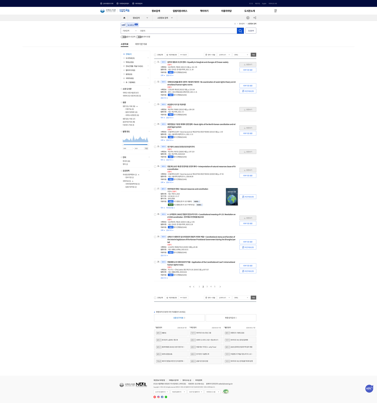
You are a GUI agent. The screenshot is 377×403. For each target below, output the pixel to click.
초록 (163, 75)
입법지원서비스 (180, 11)
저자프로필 (170, 208)
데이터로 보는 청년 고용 (201, 333)
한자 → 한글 (211, 55)
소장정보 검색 (162, 17)
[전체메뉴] (275, 11)
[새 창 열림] (225, 391)
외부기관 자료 (141, 44)
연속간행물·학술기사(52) (134, 66)
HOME (124, 18)
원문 (124, 102)
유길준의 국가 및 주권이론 (176, 105)
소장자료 (124, 44)
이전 (193, 286)
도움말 (184, 318)
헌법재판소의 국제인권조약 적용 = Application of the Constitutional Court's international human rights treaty (201, 264)
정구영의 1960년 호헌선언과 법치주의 (181, 147)
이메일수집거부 (174, 380)
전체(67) (129, 54)
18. (158, 214)
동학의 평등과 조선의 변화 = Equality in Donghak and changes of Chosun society (197, 63)
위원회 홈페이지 (176, 392)
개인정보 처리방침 (159, 380)
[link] (248, 91)
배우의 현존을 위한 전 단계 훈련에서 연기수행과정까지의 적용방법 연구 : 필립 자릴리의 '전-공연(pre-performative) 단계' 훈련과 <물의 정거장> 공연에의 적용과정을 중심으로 (170, 362)
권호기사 (169, 75)
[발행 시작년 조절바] (123, 145)
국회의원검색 (138, 3)
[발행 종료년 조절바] (148, 145)
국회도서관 (108, 10)
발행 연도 (126, 131)
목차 (163, 117)
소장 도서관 (127, 88)
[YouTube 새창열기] (154, 396)
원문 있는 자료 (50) (129, 106)
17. (158, 189)
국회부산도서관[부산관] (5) (132, 95)
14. (158, 124)
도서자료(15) (130, 58)
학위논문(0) (130, 62)
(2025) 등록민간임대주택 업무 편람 (239, 347)
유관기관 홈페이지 (194, 392)
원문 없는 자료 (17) (129, 118)
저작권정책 (198, 380)
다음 (220, 286)
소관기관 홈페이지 (160, 392)
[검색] (240, 31)
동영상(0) (129, 74)
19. (158, 236)
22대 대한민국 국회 (108, 3)
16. (158, 166)
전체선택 (160, 55)
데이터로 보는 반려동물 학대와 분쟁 (239, 361)
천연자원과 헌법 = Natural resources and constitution (187, 190)
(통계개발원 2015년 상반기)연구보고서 (170, 348)
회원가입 (257, 3)
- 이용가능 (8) (129, 109)
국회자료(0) (130, 78)
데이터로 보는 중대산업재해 (237, 340)
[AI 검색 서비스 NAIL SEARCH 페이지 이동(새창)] (129, 25)
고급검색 (251, 30)
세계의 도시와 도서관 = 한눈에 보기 (204, 340)
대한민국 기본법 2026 (235, 333)
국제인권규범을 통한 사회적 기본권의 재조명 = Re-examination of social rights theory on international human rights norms (201, 84)
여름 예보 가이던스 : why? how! (203, 347)
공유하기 (254, 17)
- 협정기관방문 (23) (131, 112)
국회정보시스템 (210, 392)
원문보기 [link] (249, 64)
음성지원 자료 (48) (129, 122)
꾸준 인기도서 (230, 317)
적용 (253, 55)
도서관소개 (249, 11)
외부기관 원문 (248, 70)
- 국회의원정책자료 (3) (132, 184)
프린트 (247, 17)
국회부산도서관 (273, 3)
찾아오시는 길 (187, 380)
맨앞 (190, 286)
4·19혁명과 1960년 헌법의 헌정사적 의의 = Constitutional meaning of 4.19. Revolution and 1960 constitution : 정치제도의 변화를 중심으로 (201, 217)
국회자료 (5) (127, 181)
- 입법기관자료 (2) (131, 187)
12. (158, 82)
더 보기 (185, 55)
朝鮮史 (161, 333)
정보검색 (156, 11)
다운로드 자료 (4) (128, 125)
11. (158, 62)
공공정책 (126, 170)
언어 (124, 157)
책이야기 (204, 11)
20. (158, 262)
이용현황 (196, 201)
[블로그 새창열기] (166, 396)
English (264, 3)
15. (158, 146)
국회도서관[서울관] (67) (131, 92)
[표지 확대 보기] (232, 196)
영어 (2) (125, 164)
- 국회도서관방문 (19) (132, 115)
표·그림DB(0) (130, 82)
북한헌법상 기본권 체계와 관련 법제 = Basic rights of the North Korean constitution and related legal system (201, 127)
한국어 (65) (126, 161)
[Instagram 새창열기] (158, 396)
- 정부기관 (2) (129, 177)
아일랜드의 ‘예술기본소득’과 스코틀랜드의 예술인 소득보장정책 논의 (239, 355)
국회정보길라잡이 (124, 3)
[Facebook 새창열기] (162, 396)
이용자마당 (226, 11)
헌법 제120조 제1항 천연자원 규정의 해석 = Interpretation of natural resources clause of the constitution (201, 169)
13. (158, 104)
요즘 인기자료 (178, 317)
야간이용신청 (173, 55)
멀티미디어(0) (130, 70)
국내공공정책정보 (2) (130, 174)
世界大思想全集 (164, 354)
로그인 (251, 3)
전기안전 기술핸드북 (200, 354)
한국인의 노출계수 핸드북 (167, 340)
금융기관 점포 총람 (199, 361)
